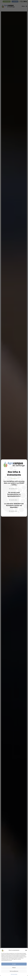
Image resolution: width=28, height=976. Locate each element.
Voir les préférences (14, 971)
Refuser (14, 967)
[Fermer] (25, 461)
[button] (26, 950)
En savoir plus (13, 488)
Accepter (14, 964)
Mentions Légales (14, 974)
